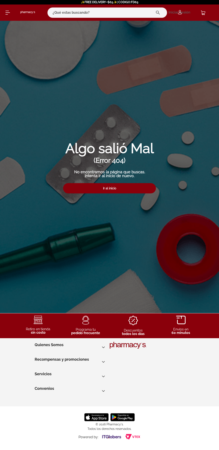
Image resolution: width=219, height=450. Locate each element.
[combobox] (101, 12)
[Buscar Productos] (159, 12)
